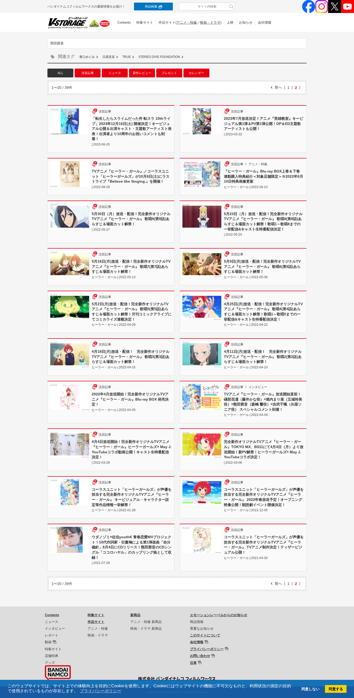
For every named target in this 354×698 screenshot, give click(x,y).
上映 (230, 22)
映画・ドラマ (210, 22)
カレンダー (196, 73)
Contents (124, 22)
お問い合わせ (200, 656)
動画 (48, 642)
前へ (278, 87)
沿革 (193, 663)
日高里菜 (108, 57)
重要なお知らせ (202, 628)
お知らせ (245, 22)
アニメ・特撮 (186, 22)
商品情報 (196, 622)
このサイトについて (205, 635)
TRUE (126, 57)
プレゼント (169, 73)
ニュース (115, 73)
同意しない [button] (310, 689)
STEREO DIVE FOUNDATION (159, 57)
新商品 (135, 615)
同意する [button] (336, 689)
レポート (51, 635)
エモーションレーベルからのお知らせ (218, 615)
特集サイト (144, 22)
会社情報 (264, 22)
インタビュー (55, 628)
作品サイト (96, 622)
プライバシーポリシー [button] (100, 691)
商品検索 (151, 6)
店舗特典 (51, 656)
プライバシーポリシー (207, 649)
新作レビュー (142, 73)
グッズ (50, 662)
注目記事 (87, 73)
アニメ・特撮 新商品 (146, 622)
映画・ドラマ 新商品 (146, 628)
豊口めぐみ (87, 57)
